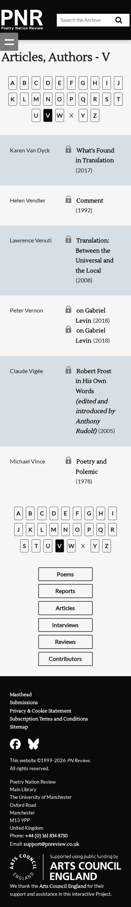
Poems (65, 574)
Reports (65, 590)
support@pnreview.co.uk (51, 844)
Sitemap (19, 727)
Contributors (65, 658)
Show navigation (9, 42)
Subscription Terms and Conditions (49, 719)
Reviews (65, 641)
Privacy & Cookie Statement (40, 711)
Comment (89, 200)
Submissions (24, 703)
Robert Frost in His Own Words (95, 401)
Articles (65, 607)
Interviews (65, 624)
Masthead (21, 695)
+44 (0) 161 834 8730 (46, 836)
